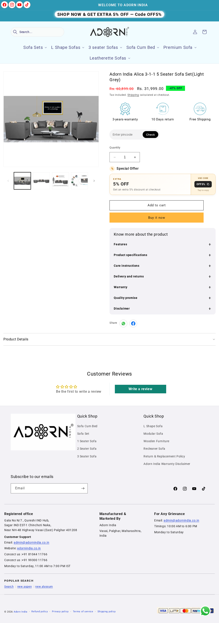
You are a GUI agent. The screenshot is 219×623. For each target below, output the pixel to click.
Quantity (115, 147)
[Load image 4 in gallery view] (79, 180)
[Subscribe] (82, 488)
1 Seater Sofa (87, 441)
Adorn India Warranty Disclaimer (167, 464)
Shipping (133, 94)
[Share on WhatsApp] (123, 323)
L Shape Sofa (153, 426)
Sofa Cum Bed (87, 426)
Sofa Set (83, 433)
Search (9, 586)
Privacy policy (60, 611)
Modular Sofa (153, 433)
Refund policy (39, 611)
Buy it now (156, 218)
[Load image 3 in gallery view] (60, 180)
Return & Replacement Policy (164, 456)
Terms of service (83, 611)
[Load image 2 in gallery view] (41, 180)
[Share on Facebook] (133, 323)
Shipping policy (107, 611)
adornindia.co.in (29, 548)
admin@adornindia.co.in (31, 542)
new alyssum (44, 586)
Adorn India (20, 611)
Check (150, 134)
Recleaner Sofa (154, 448)
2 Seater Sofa (87, 448)
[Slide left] (8, 181)
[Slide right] (94, 181)
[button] (37, 32)
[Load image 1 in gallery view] (22, 180)
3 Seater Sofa (87, 456)
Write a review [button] (140, 389)
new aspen (24, 586)
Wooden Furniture (156, 441)
